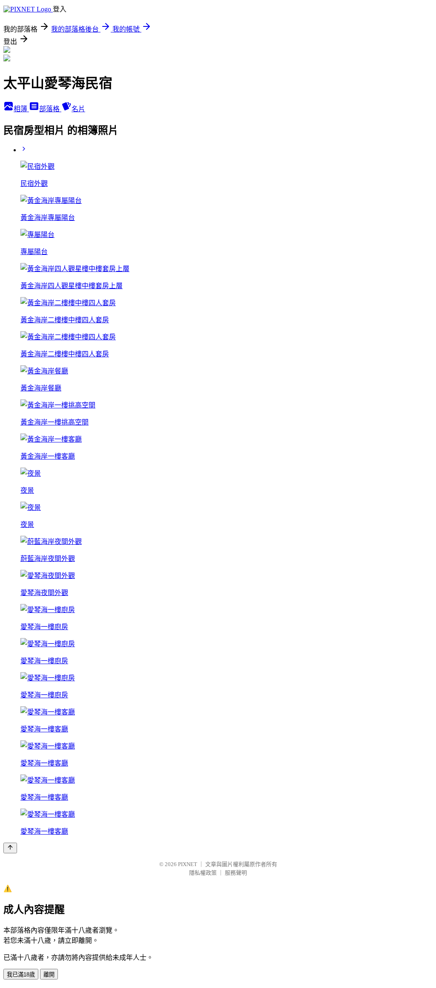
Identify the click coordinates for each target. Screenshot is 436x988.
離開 (48, 974)
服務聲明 (236, 873)
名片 (78, 109)
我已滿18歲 (21, 974)
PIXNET (187, 864)
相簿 (21, 109)
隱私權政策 (203, 873)
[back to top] (10, 848)
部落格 (50, 109)
